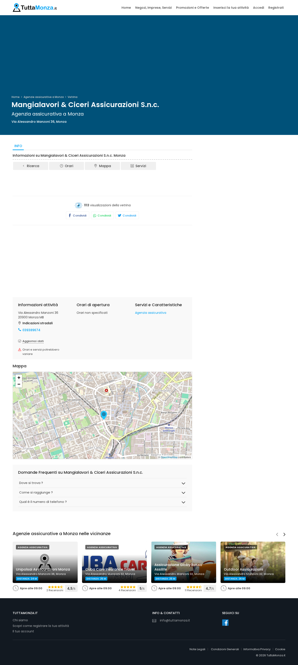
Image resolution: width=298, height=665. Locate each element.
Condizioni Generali (225, 649)
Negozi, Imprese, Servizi (153, 7)
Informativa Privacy (257, 649)
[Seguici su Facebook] (225, 622)
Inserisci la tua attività (231, 7)
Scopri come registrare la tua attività (41, 626)
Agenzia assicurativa (150, 313)
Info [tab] (18, 146)
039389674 (31, 330)
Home (126, 7)
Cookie (280, 649)
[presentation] (277, 535)
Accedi (258, 7)
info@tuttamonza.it (175, 620)
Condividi (79, 215)
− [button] (18, 384)
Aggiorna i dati (33, 341)
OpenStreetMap (169, 457)
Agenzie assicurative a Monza (44, 97)
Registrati (276, 7)
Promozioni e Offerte (192, 7)
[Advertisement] (102, 182)
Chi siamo (20, 620)
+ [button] (18, 377)
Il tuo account (23, 631)
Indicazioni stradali (37, 323)
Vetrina (72, 97)
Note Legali (197, 649)
